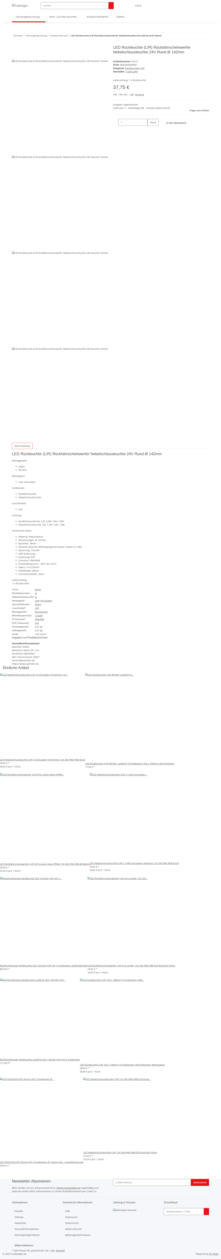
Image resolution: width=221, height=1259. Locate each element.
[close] (14, 48)
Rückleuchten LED (134, 68)
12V (37, 615)
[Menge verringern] (115, 122)
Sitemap (19, 1217)
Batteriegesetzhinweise (77, 1235)
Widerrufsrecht (73, 1229)
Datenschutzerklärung (68, 1187)
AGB (67, 1211)
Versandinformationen (27, 1229)
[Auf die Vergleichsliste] (14, 55)
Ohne (38, 604)
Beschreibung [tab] (22, 445)
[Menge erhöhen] (150, 129)
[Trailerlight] (20, 5)
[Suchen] (111, 5)
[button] (124, 5)
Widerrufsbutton (24, 1245)
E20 (37, 623)
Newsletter (20, 1223)
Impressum (71, 1217)
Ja (36, 593)
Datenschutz (72, 1223)
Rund (38, 589)
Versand (139, 94)
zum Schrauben (43, 600)
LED (37, 608)
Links (45, 611)
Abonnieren (199, 1182)
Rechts (38, 611)
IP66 (37, 619)
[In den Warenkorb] (206, 1211)
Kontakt (19, 1211)
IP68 (41, 619)
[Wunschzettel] (129, 5)
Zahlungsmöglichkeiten (27, 1235)
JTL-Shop (213, 1253)
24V (41, 615)
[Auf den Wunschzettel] (20, 55)
